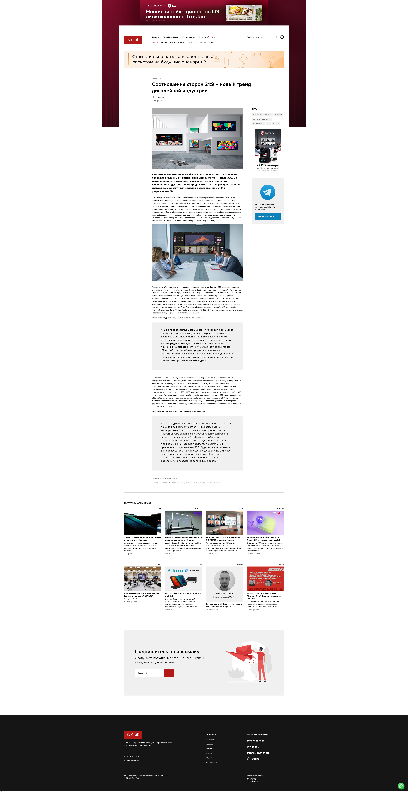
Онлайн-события (170, 37)
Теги (212, 42)
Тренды (276, 123)
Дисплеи (278, 115)
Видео (189, 42)
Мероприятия (188, 37)
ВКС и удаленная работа (262, 115)
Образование (258, 123)
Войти (256, 758)
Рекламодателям (255, 37)
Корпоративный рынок (261, 119)
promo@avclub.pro (132, 760)
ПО (268, 123)
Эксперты (203, 37)
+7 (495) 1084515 (131, 756)
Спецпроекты (200, 42)
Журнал (155, 37)
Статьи (181, 42)
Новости (155, 42)
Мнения (164, 42)
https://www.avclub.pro (168, 478)
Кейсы (172, 42)
